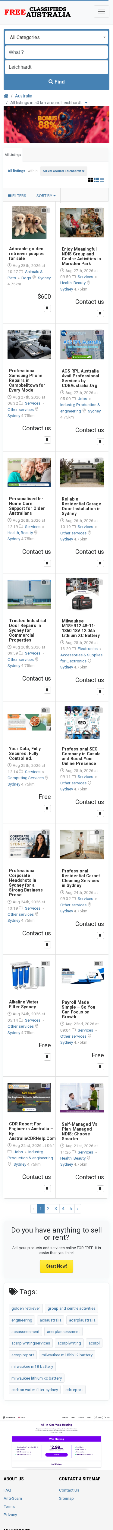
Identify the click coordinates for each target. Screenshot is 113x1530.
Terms (9, 1506)
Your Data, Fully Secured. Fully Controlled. (25, 753)
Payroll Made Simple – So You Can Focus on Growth (78, 1009)
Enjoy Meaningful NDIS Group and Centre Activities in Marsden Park (81, 256)
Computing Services (26, 777)
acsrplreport (22, 1354)
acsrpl (94, 1343)
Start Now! (56, 1266)
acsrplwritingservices (30, 1343)
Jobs (83, 398)
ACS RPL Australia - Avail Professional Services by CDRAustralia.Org (82, 378)
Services (86, 276)
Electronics (88, 648)
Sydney (44, 277)
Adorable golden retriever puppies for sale (27, 253)
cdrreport (74, 1389)
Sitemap (66, 1498)
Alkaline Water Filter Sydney (24, 1004)
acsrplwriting (69, 1343)
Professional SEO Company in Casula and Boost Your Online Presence (81, 756)
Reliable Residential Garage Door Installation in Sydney (81, 506)
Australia (23, 96)
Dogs (26, 277)
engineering (21, 1320)
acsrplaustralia (82, 1320)
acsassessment (25, 1331)
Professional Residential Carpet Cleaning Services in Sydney (81, 878)
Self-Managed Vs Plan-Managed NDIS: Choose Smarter (79, 1131)
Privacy (10, 1514)
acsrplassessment (63, 1331)
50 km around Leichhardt (62, 171)
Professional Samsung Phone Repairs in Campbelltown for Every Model (27, 380)
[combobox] (56, 37)
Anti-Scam (13, 1498)
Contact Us (69, 1490)
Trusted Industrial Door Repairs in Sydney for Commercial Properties (27, 630)
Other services (21, 409)
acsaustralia (50, 1320)
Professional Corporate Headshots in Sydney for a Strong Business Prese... (26, 882)
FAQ (7, 1490)
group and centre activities (72, 1308)
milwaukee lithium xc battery (36, 1378)
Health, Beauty (73, 282)
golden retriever (25, 1308)
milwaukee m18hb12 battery (67, 1354)
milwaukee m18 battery (32, 1366)
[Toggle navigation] (101, 11)
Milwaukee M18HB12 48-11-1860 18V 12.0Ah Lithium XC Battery (81, 628)
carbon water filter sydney (34, 1389)
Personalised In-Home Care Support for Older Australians (27, 506)
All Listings (13, 154)
